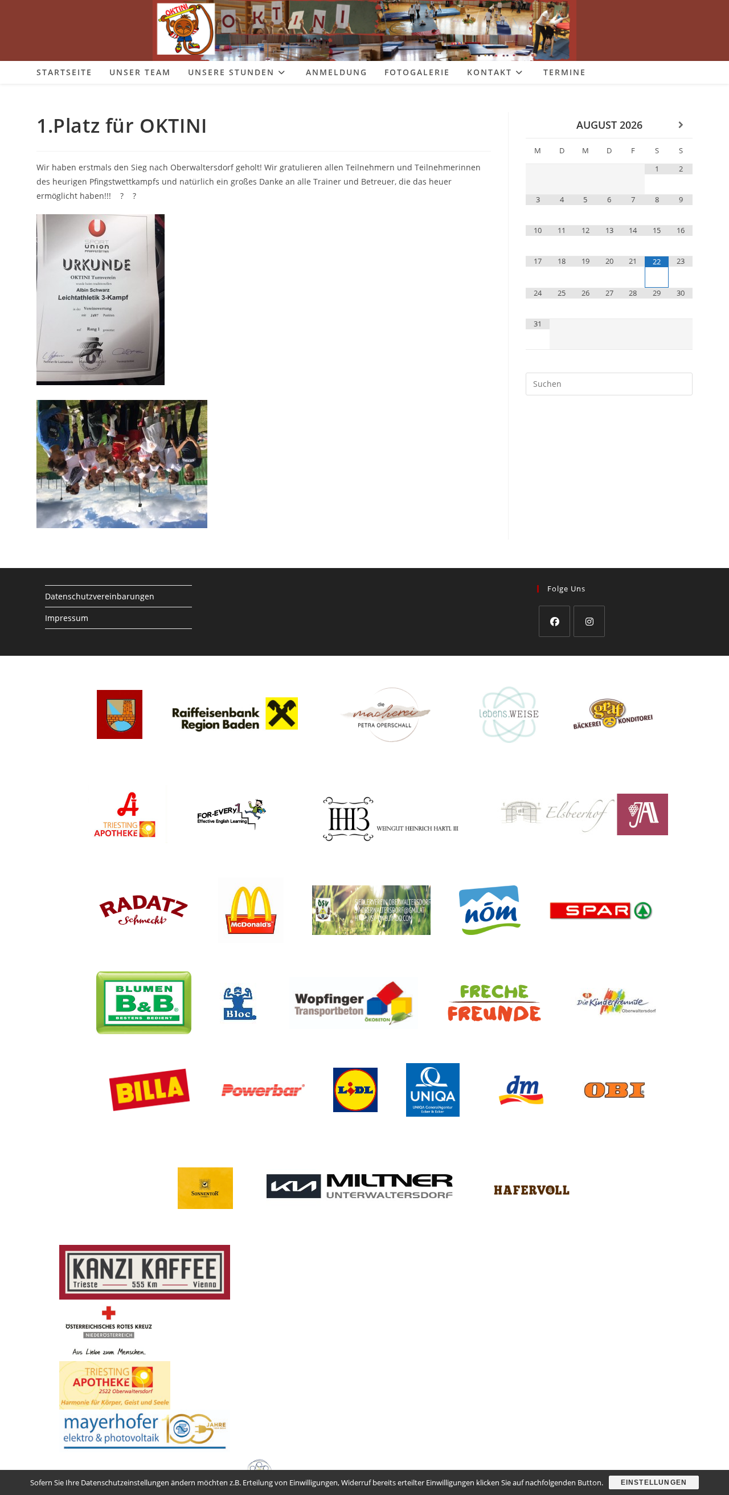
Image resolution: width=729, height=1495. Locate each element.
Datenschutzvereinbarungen (99, 596)
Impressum (66, 617)
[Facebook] (554, 621)
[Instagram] (589, 621)
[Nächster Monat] (681, 125)
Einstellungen (654, 1482)
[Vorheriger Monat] (538, 125)
